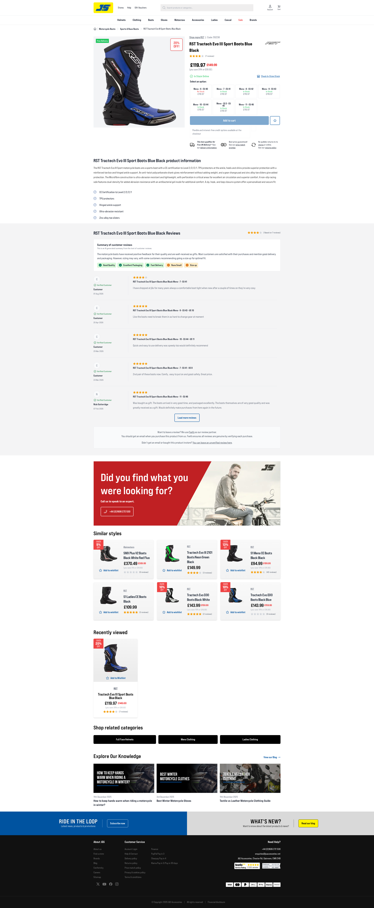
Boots (151, 19)
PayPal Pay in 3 (157, 853)
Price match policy (133, 867)
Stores (121, 7)
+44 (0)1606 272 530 (119, 511)
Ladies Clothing (250, 739)
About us (98, 849)
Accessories (198, 19)
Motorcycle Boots (107, 28)
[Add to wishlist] (275, 120)
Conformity (98, 867)
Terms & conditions (133, 877)
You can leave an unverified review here (212, 442)
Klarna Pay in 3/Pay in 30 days (164, 863)
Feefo (191, 432)
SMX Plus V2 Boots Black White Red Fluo (136, 555)
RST (189, 546)
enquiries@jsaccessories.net (267, 853)
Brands (253, 19)
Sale (240, 19)
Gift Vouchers (141, 7)
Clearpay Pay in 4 (158, 858)
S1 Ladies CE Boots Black (134, 599)
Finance (154, 849)
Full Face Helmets (125, 739)
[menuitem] (121, 20)
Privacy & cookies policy (135, 872)
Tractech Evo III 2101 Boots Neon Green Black (199, 557)
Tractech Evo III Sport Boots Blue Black (115, 696)
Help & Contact (131, 853)
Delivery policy (131, 858)
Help (129, 7)
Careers (97, 872)
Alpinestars (128, 547)
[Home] (95, 28)
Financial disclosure (216, 902)
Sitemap (97, 877)
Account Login (131, 849)
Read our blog (308, 823)
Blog (95, 863)
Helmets (121, 19)
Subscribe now (117, 823)
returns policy (270, 147)
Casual (228, 19)
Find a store (99, 853)
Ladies (214, 19)
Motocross (179, 19)
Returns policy (131, 863)
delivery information (208, 147)
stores (261, 145)
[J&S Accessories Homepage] (103, 7)
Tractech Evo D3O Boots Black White (198, 597)
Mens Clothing (188, 739)
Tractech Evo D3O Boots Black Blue (261, 597)
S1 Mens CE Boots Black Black (261, 555)
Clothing (137, 19)
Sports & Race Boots (129, 28)
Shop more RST (196, 37)
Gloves (164, 19)
